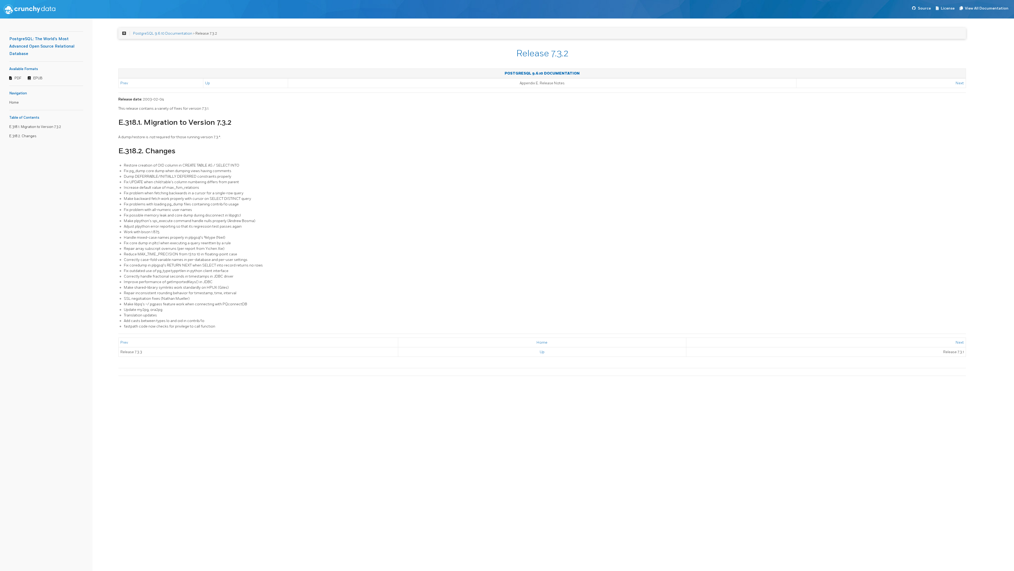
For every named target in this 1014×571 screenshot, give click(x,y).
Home (14, 102)
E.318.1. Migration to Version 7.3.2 (35, 127)
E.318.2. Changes (22, 136)
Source (924, 8)
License (948, 8)
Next (960, 83)
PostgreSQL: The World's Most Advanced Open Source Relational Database (41, 46)
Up (207, 83)
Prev (124, 83)
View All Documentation (986, 8)
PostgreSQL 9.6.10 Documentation (162, 33)
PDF (18, 78)
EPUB (38, 78)
